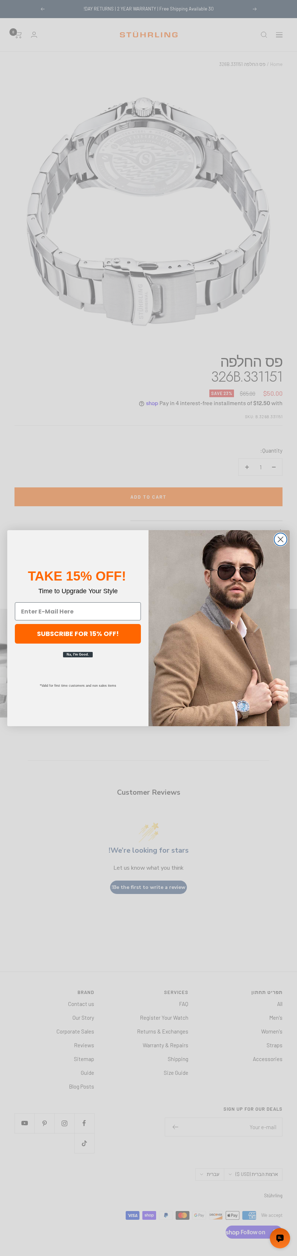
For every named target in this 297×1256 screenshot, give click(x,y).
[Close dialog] (280, 539)
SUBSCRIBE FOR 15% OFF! (78, 633)
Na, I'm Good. (78, 654)
